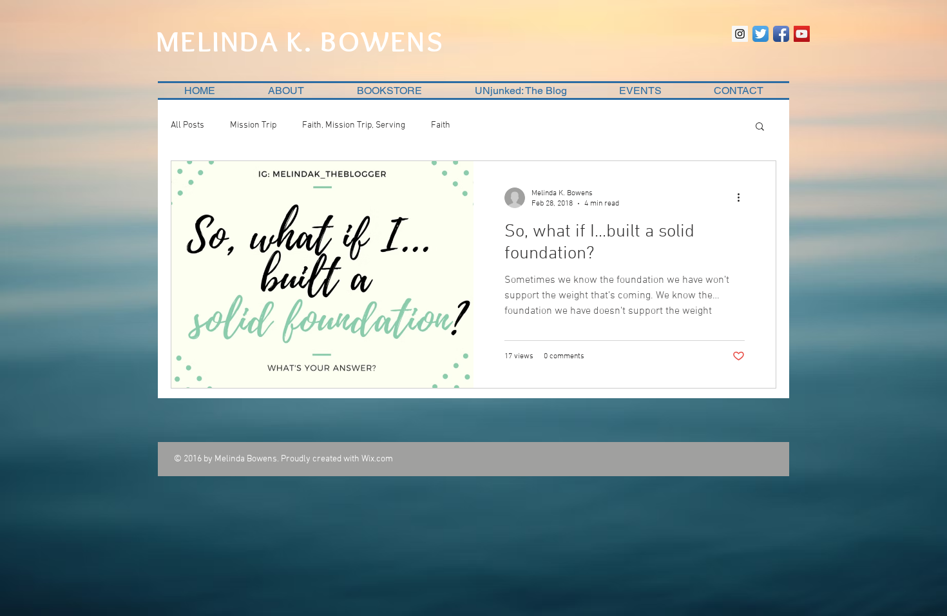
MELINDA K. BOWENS (300, 41)
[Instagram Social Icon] (740, 34)
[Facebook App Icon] (781, 34)
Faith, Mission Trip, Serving (353, 125)
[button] (760, 127)
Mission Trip (253, 125)
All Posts (187, 125)
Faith (440, 125)
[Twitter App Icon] (760, 34)
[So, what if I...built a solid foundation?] (322, 274)
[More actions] (743, 198)
